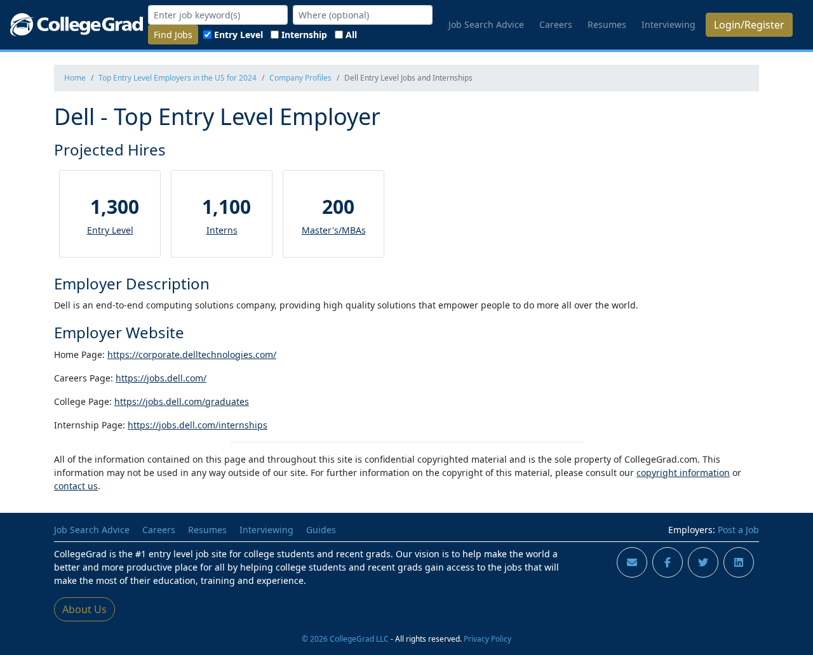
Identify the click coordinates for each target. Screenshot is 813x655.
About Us (84, 609)
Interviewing (668, 24)
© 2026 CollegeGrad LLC (345, 638)
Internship (304, 35)
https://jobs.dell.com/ (161, 378)
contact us (76, 486)
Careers (555, 24)
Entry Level (238, 35)
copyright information (683, 472)
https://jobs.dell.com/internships (197, 425)
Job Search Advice (486, 24)
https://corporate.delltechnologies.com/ (191, 354)
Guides (321, 530)
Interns (222, 230)
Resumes (607, 24)
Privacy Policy (487, 638)
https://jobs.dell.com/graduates (181, 401)
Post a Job (738, 530)
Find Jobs (173, 35)
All (351, 35)
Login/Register (749, 25)
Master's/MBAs (334, 230)
